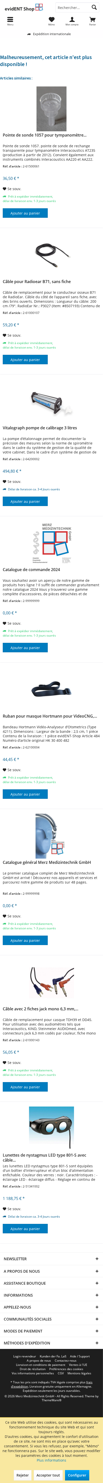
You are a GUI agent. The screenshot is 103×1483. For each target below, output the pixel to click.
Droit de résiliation (33, 1369)
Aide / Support (80, 1356)
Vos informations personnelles (33, 1373)
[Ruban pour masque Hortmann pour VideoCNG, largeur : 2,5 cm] (51, 689)
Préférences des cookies (66, 1369)
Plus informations (51, 1460)
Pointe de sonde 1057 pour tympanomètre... (44, 135)
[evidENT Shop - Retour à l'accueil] (26, 7)
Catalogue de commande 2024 (31, 569)
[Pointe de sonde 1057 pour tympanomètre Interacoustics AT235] (51, 108)
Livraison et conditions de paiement (40, 1365)
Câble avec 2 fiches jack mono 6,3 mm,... (40, 1009)
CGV (61, 1373)
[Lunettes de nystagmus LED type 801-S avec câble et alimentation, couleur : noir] (51, 1129)
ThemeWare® (52, 1400)
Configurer (77, 1475)
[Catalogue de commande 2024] (51, 543)
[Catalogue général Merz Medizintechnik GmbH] (51, 836)
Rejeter (22, 1475)
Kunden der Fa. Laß (53, 1356)
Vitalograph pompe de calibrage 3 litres (40, 428)
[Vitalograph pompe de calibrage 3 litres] (51, 401)
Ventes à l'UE (78, 1365)
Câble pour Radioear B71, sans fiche (37, 281)
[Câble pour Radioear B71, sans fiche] (51, 255)
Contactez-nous (65, 1361)
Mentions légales (79, 1373)
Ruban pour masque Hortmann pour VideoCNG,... (50, 716)
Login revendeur (24, 1356)
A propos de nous (39, 1361)
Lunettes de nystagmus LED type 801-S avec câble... (44, 1158)
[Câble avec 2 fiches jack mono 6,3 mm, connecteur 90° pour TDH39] (51, 982)
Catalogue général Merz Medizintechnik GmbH (47, 862)
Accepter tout (48, 1475)
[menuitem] (92, 21)
